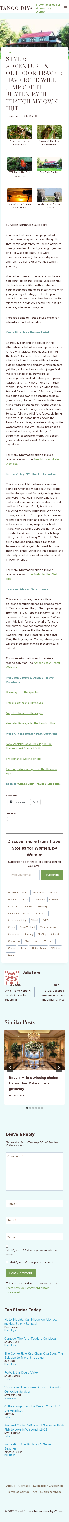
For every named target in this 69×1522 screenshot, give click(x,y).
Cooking (54, 899)
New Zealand (27, 927)
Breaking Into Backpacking (23, 692)
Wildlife (55, 948)
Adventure (38, 892)
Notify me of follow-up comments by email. (31, 1252)
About (10, 1486)
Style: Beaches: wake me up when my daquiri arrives (53, 992)
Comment (15, 1156)
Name (12, 1204)
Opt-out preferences (47, 1492)
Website (12, 1237)
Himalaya (41, 913)
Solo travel (14, 941)
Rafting (42, 934)
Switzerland (31, 941)
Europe (28, 906)
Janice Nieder (19, 1095)
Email (11, 1220)
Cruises (8, 1379)
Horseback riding (17, 920)
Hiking (27, 913)
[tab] (27, 1108)
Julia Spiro (14, 116)
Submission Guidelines (48, 1486)
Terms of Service (18, 1492)
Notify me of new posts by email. (32, 1262)
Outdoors (13, 934)
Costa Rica (14, 906)
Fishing (42, 906)
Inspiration (9, 1454)
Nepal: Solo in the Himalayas (24, 702)
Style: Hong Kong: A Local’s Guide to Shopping (17, 992)
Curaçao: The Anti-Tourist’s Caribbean (30, 1338)
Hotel (34, 920)
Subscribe (52, 874)
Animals (12, 899)
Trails (22, 948)
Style (9, 52)
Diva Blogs (10, 1330)
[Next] (59, 1067)
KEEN (45, 920)
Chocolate (38, 899)
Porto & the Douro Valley (21, 1372)
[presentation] (34, 1050)
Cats (25, 899)
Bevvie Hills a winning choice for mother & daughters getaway (33, 1083)
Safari (55, 934)
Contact (24, 1486)
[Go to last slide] (10, 1067)
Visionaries (10, 1398)
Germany (13, 913)
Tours (11, 948)
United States (38, 948)
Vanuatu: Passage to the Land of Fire (30, 723)
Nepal (11, 927)
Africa (53, 892)
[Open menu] (65, 7)
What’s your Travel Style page (38, 784)
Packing (28, 934)
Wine (11, 955)
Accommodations (18, 892)
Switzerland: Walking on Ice (23, 758)
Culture (8, 1417)
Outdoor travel (47, 927)
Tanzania (48, 941)
